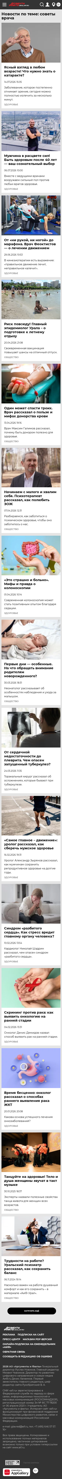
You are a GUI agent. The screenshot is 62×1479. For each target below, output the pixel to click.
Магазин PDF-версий (37, 1339)
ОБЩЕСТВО (11, 357)
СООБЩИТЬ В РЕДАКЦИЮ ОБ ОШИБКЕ (27, 1356)
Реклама (9, 1334)
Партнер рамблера (31, 1463)
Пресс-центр (11, 1339)
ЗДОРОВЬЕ (11, 104)
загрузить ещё (31, 1311)
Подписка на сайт (31, 1334)
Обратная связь (14, 1351)
